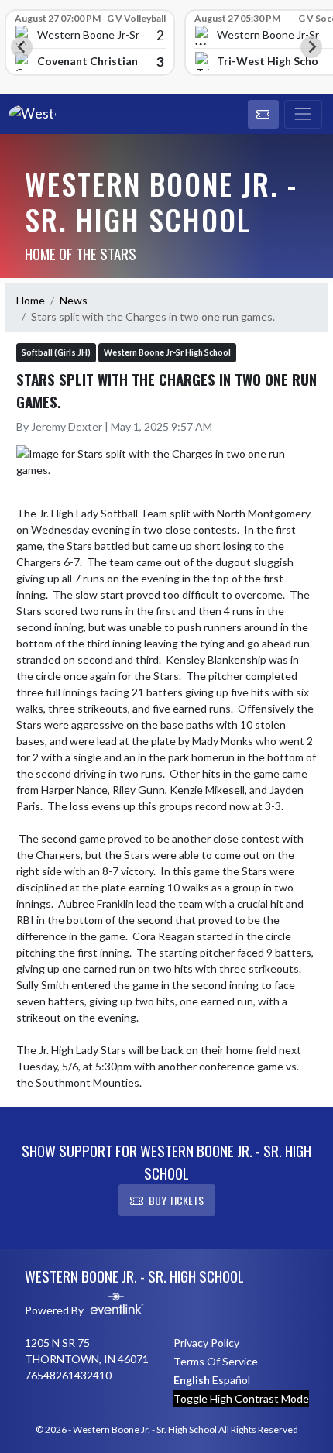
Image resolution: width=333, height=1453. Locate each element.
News (74, 300)
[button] (263, 114)
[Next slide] (311, 47)
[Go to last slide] (22, 47)
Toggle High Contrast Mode (241, 1398)
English (191, 1379)
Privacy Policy (206, 1342)
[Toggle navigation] (303, 114)
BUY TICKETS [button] (176, 1200)
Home (30, 300)
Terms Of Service (215, 1361)
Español (231, 1379)
